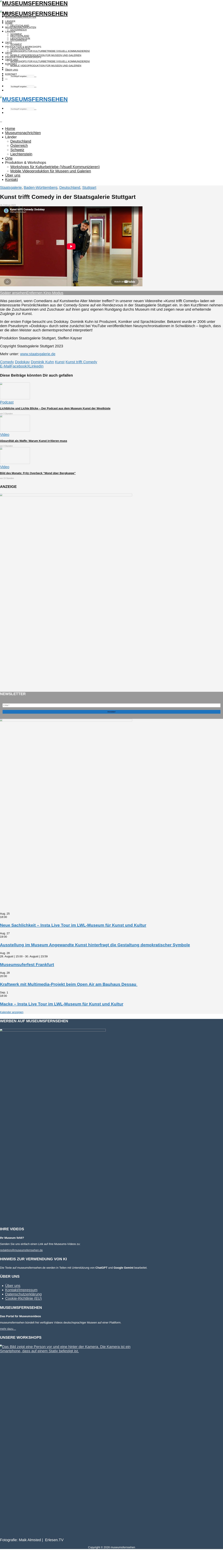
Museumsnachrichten (20, 17)
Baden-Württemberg (40, 187)
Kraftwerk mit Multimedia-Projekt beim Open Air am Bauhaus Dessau (68, 984)
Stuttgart (89, 187)
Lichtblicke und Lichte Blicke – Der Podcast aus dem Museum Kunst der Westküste (55, 408)
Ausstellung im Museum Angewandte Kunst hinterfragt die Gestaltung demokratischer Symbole (95, 945)
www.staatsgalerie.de (37, 354)
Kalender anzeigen (11, 1012)
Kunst (60, 362)
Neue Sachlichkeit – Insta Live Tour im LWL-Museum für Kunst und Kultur (73, 925)
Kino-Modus (52, 293)
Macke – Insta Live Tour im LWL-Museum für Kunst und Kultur (61, 1004)
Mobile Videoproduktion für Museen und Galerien (45, 55)
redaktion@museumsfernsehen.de (21, 1250)
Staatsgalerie (11, 187)
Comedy (7, 362)
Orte (8, 42)
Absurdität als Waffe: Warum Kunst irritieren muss (33, 440)
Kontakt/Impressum (21, 1290)
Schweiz (16, 44)
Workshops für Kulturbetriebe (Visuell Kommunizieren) (50, 51)
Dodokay (22, 362)
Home (9, 23)
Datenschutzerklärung (23, 1294)
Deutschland (19, 36)
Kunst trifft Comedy (81, 362)
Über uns (11, 70)
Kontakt (11, 74)
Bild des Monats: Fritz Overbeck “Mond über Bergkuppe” (38, 473)
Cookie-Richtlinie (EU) (23, 1298)
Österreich (18, 29)
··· (6, 78)
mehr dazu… (8, 1328)
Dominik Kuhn (42, 362)
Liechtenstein (20, 48)
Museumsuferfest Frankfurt (27, 964)
